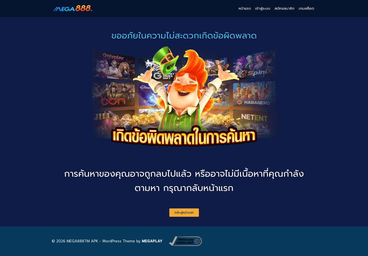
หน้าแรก (245, 8)
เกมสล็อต (306, 8)
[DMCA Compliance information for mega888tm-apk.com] (185, 241)
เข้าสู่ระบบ (262, 8)
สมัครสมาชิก (284, 8)
